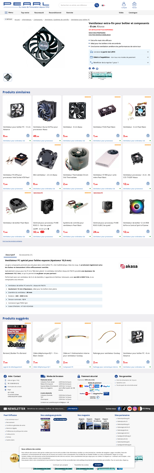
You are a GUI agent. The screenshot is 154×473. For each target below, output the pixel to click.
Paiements (86, 380)
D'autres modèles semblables (100, 35)
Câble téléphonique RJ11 (41, 367)
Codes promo (10, 434)
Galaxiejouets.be (122, 439)
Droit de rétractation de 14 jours (126, 380)
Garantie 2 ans (120, 383)
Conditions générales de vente (15, 425)
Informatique (27, 20)
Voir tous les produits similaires (12, 241)
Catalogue (133, 12)
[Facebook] (90, 68)
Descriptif (10, 255)
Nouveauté (39, 12)
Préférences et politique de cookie (16, 431)
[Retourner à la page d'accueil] (26, 6)
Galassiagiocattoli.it (123, 433)
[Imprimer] (94, 68)
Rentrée (69, 12)
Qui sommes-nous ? (12, 419)
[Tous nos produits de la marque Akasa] (128, 265)
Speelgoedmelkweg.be (124, 445)
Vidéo (121, 12)
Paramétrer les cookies (81, 465)
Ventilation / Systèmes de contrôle (56, 20)
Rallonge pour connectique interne (105, 367)
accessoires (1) (25, 255)
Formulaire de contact (14, 387)
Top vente (25, 12)
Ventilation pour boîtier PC (80, 20)
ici (127, 460)
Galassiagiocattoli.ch (123, 427)
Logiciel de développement (12, 367)
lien (122, 454)
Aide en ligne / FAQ (13, 380)
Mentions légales (11, 428)
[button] (119, 52)
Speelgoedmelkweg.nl (124, 436)
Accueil (17, 20)
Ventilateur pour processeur (43, 141)
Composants (38, 20)
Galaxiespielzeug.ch (123, 424)
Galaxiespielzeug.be (123, 442)
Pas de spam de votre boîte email (126, 385)
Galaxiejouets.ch (122, 421)
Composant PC (68, 367)
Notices (8, 437)
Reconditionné (55, 12)
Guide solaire (10, 440)
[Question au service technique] (98, 68)
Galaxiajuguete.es (122, 430)
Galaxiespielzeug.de (123, 418)
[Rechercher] (96, 5)
